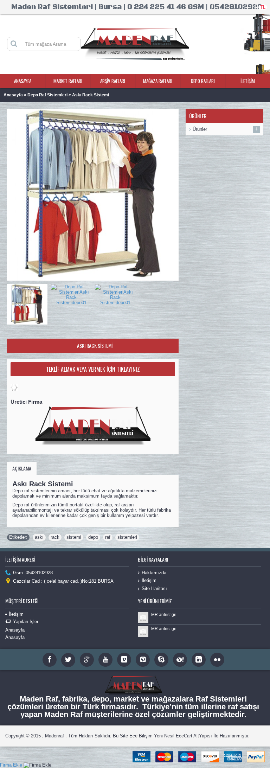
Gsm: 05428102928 (33, 572)
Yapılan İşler (25, 621)
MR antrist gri (163, 614)
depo (93, 537)
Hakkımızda (154, 572)
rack (55, 537)
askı (39, 537)
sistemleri (127, 537)
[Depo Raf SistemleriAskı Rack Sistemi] (29, 303)
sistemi (73, 537)
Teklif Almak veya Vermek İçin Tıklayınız (93, 369)
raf (107, 537)
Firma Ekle (11, 765)
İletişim (149, 580)
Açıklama (21, 468)
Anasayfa (15, 630)
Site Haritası (154, 588)
